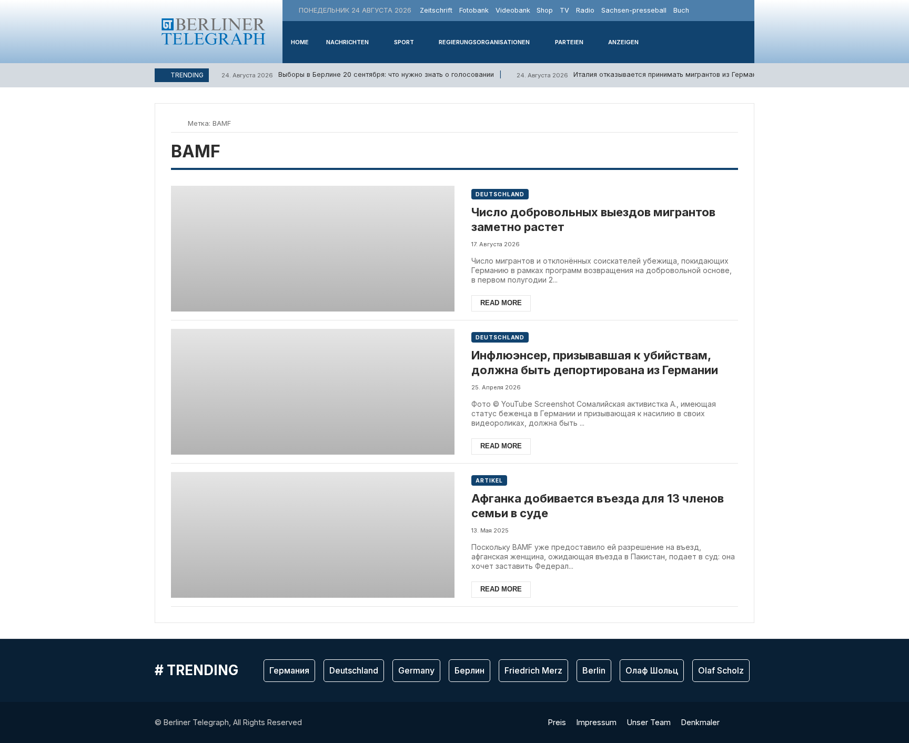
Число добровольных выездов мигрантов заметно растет (593, 219)
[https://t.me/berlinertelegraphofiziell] (745, 10)
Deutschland (500, 194)
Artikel (489, 480)
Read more (501, 303)
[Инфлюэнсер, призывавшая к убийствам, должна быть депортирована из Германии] (312, 392)
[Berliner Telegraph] (213, 31)
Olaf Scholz (721, 670)
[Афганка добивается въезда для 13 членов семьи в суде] (312, 535)
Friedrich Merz (533, 670)
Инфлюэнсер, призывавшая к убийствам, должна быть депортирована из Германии (594, 362)
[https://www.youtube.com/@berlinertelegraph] (732, 10)
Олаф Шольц (651, 670)
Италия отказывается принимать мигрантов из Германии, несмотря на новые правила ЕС (695, 74)
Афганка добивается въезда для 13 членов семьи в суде (597, 505)
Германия (289, 670)
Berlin (593, 670)
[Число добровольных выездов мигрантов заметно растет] (312, 249)
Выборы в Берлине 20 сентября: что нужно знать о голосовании (357, 74)
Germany (416, 670)
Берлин (469, 670)
